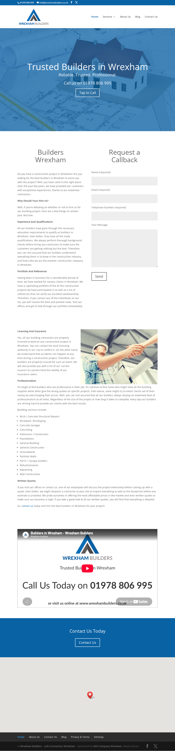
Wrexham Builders (31, 746)
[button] (91, 695)
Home (94, 17)
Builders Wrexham (50, 155)
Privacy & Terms (80, 737)
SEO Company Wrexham (107, 746)
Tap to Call (87, 92)
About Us (125, 17)
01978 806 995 (97, 83)
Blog (137, 17)
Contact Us (151, 17)
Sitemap (99, 737)
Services (107, 17)
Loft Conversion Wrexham (59, 746)
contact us (27, 505)
